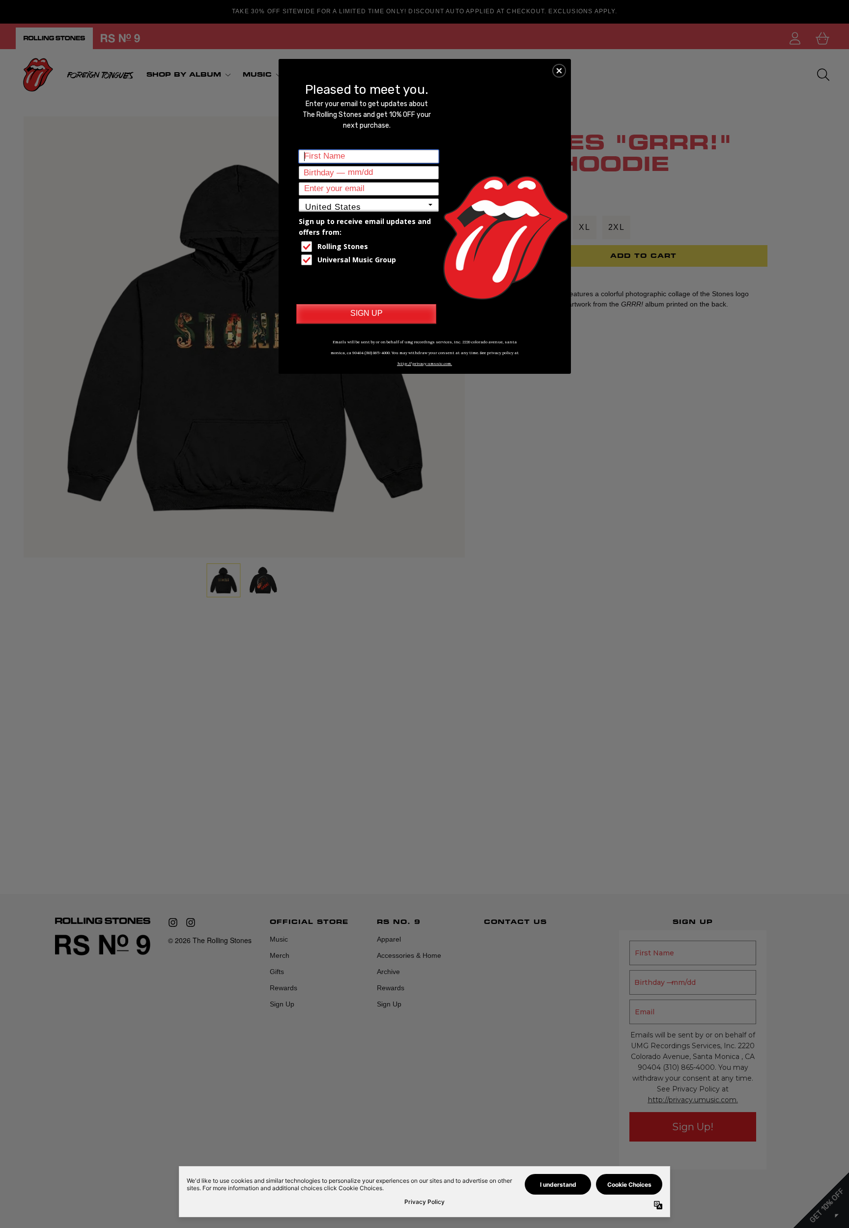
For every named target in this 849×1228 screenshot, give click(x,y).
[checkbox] (370, 246)
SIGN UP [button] (366, 313)
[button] (559, 71)
